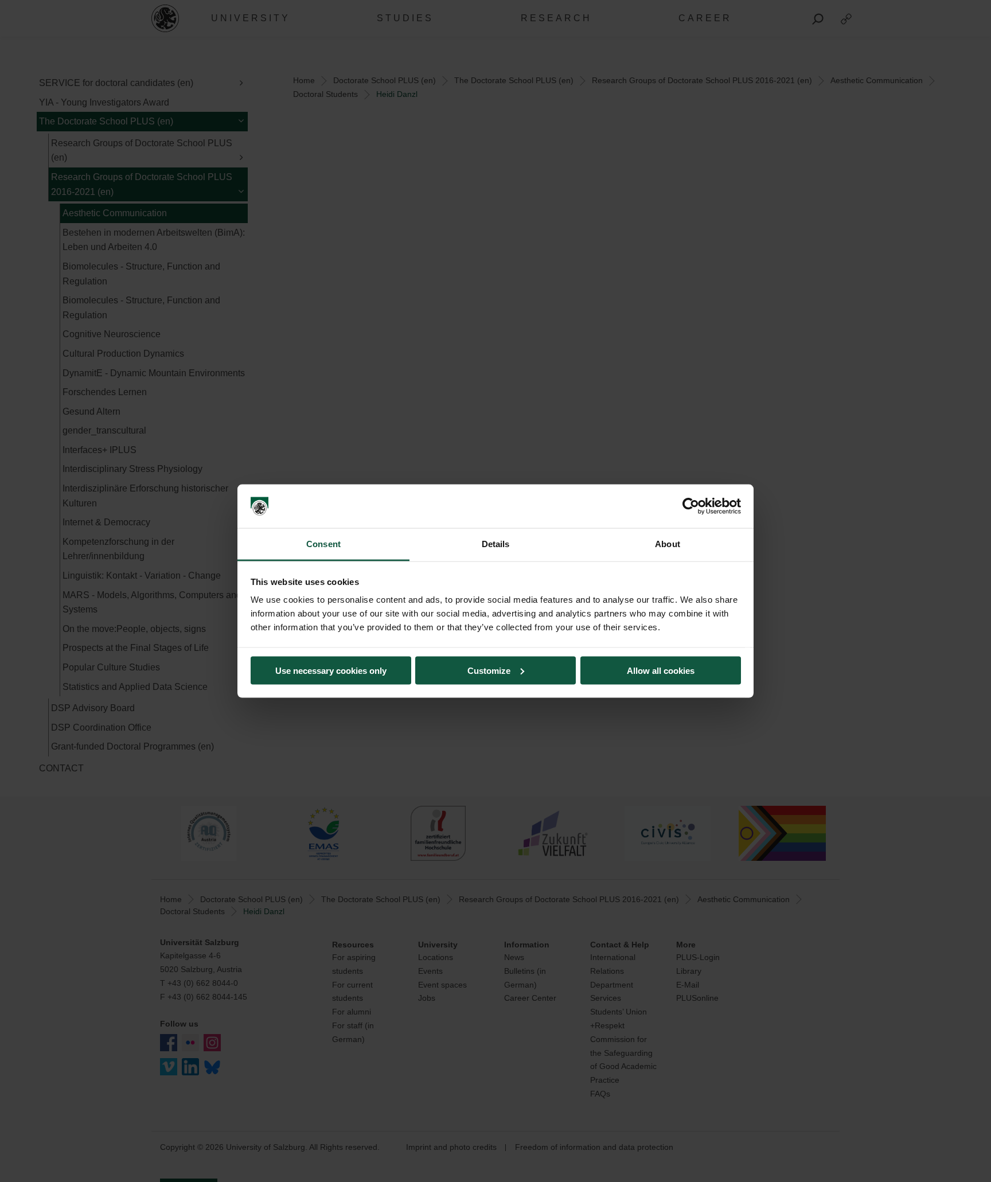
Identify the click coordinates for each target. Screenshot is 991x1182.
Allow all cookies (661, 670)
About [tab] (667, 544)
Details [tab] (496, 544)
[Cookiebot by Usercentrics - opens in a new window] (691, 506)
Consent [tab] (323, 544)
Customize (488, 670)
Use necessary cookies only (331, 670)
